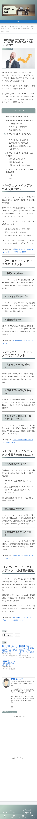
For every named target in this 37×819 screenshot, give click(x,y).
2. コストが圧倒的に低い (18, 127)
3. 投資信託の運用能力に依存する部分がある (20, 147)
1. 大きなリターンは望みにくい (20, 140)
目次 (17, 110)
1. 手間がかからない (16, 124)
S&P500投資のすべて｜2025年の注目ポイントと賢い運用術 (9, 663)
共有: (11, 175)
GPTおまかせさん (17, 679)
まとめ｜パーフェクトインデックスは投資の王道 (19, 170)
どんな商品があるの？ (17, 159)
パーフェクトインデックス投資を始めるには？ (19, 154)
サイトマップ (27, 813)
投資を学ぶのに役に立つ (10, 712)
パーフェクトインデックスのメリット (19, 120)
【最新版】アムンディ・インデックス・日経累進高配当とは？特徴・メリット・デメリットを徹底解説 (26, 650)
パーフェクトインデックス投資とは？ (19, 116)
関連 (10, 178)
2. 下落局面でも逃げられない (19, 143)
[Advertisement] (18, 736)
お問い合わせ (27, 810)
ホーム (10, 810)
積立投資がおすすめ (16, 162)
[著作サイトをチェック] (12, 706)
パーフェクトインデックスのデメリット (19, 135)
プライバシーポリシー (10, 813)
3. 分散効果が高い (15, 130)
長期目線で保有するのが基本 (19, 165)
